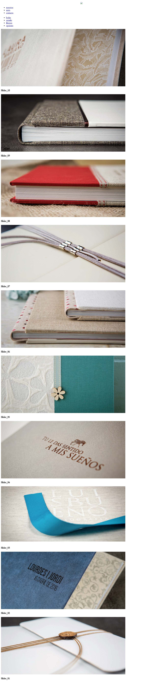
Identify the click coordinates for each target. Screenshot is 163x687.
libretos (9, 23)
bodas (8, 17)
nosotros (9, 7)
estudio (9, 20)
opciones (9, 25)
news (8, 10)
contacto (9, 12)
